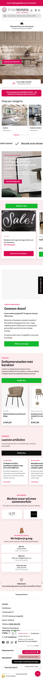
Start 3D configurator (13, 181)
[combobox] (21, 16)
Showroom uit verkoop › (18, 253)
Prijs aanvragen (41, 285)
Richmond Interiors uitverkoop (21, 26)
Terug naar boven (22, 594)
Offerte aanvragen (21, 344)
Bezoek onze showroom (12, 62)
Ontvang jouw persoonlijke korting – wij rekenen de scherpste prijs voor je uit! (21, 93)
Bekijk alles (21, 380)
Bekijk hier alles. (21, 206)
